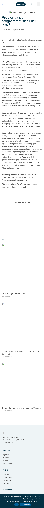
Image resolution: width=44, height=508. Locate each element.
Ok (16, 505)
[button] (38, 4)
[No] (40, 501)
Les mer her (25, 505)
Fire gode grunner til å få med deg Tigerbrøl (21, 408)
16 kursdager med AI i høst (14, 293)
